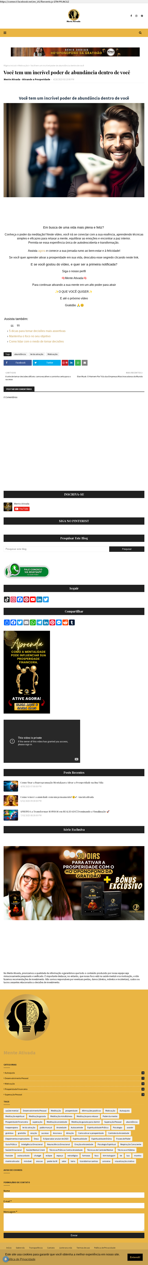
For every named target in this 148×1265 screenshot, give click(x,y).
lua (128, 1155)
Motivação (23, 65)
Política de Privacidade (104, 1247)
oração (33, 1133)
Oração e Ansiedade (83, 1144)
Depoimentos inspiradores (17, 1138)
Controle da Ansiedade (118, 1133)
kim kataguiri (109, 1155)
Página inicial (10, 65)
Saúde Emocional (13, 1150)
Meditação (56, 1110)
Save (65, 363)
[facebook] (131, 16)
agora (41, 250)
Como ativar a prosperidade (91, 1133)
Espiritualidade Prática (97, 1127)
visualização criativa (124, 1161)
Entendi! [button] (135, 1257)
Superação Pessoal (74, 1094)
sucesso (45, 1133)
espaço (59, 1155)
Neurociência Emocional (58, 1144)
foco (96, 1155)
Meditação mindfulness (61, 1116)
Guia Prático (11, 1144)
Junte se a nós (65, 1247)
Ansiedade (61, 1127)
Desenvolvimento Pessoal (74, 1078)
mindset (28, 1161)
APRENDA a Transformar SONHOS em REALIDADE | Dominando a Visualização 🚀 (64, 811)
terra (73, 1161)
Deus (36, 1138)
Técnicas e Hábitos (126, 1150)
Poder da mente (110, 1116)
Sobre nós (20, 1247)
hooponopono (11, 1127)
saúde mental (11, 1110)
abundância (20, 354)
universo (106, 1161)
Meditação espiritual (14, 1116)
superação (37, 1121)
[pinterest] (141, 16)
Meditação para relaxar (87, 1116)
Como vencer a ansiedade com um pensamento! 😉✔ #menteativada (57, 796)
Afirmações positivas (91, 1110)
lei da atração (36, 354)
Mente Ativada (20, 1052)
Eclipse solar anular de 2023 (55, 1138)
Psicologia (117, 1127)
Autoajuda (74, 1072)
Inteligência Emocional (32, 1144)
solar (64, 1161)
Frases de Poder (123, 1138)
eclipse (49, 1155)
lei (121, 1155)
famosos (86, 1155)
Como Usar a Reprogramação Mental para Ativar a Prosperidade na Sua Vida (61, 782)
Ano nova (57, 1133)
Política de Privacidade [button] (20, 1259)
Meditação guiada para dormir (85, 1121)
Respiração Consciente (130, 1144)
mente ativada (12, 1161)
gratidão (22, 1133)
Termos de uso (83, 1247)
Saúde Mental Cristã (35, 1150)
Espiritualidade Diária (102, 1138)
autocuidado (23, 1155)
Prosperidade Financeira (74, 1089)
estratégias (73, 1155)
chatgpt (37, 1155)
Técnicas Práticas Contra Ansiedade (65, 1150)
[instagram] (136, 16)
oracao (39, 1161)
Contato (51, 1247)
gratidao (9, 1133)
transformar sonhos (89, 1161)
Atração (70, 1133)
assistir (130, 1127)
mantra (137, 1155)
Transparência (36, 1247)
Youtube (9, 1155)
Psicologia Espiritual (107, 1144)
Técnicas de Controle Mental (100, 1150)
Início (8, 1247)
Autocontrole (77, 1127)
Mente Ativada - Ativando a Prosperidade (27, 79)
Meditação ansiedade (57, 1121)
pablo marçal (46, 1127)
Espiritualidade (80, 1138)
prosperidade (71, 1110)
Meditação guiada (37, 1116)
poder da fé (52, 1161)
